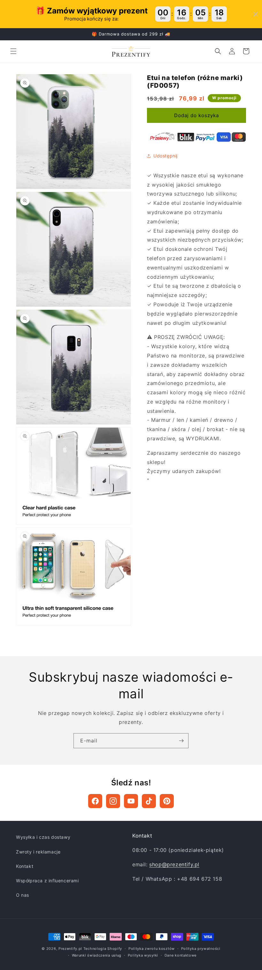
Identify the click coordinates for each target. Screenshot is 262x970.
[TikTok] (149, 801)
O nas (22, 895)
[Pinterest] (167, 801)
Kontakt (24, 866)
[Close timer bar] (255, 14)
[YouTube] (131, 801)
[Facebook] (95, 801)
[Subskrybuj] (181, 740)
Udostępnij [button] (165, 155)
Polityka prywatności (200, 948)
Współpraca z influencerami (47, 880)
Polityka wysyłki (143, 955)
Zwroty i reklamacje (38, 851)
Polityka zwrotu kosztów (151, 948)
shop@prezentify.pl (174, 864)
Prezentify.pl (70, 948)
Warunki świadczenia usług (97, 955)
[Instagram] (113, 801)
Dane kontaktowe (181, 955)
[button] (13, 51)
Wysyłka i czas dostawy (43, 837)
